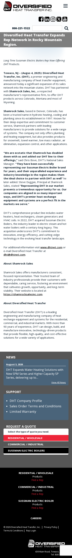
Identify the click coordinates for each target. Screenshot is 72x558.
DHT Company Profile (26, 401)
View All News (58, 382)
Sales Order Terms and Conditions (35, 406)
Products (37, 476)
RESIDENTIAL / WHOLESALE (25, 438)
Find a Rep (37, 480)
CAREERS (36, 518)
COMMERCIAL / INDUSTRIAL (26, 444)
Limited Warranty (23, 411)
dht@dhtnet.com (14, 254)
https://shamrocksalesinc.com (22, 294)
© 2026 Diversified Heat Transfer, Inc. (21, 527)
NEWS (10, 357)
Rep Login (31, 530)
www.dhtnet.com (51, 247)
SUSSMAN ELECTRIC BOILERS (26, 450)
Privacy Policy (50, 527)
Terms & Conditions (13, 530)
